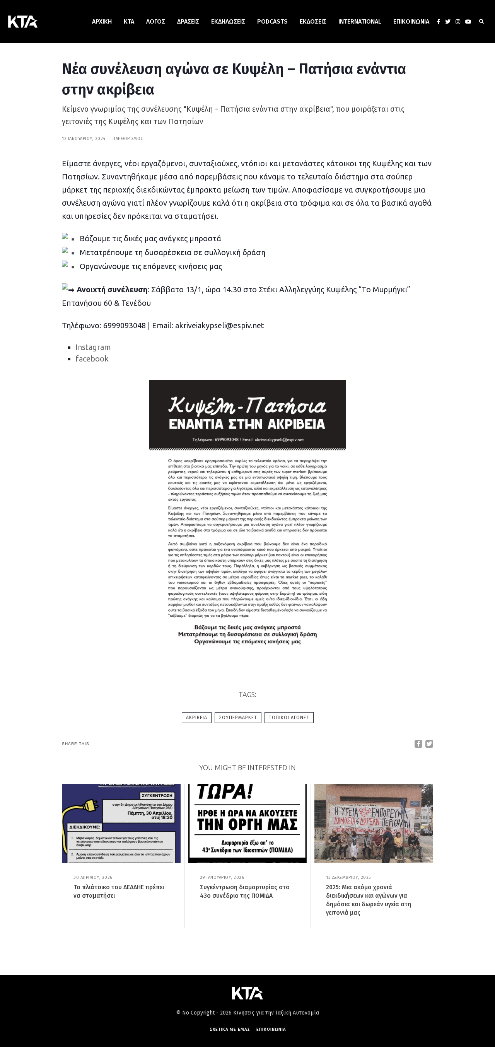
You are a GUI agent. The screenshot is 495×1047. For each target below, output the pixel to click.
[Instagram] (458, 21)
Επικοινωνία (411, 21)
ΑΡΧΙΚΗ (102, 21)
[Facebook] (438, 21)
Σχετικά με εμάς (230, 1029)
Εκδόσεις (313, 21)
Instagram (93, 347)
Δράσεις (188, 21)
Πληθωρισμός (128, 138)
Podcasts (272, 21)
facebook (92, 358)
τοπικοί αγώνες (289, 717)
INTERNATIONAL (359, 21)
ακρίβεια (196, 717)
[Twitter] (447, 21)
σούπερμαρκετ (238, 717)
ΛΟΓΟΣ (155, 21)
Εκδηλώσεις (228, 21)
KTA (129, 21)
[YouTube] (468, 21)
